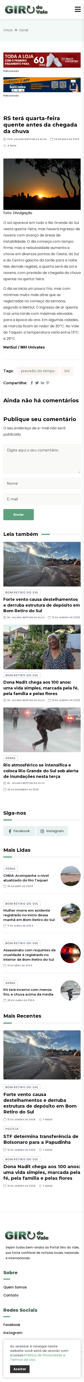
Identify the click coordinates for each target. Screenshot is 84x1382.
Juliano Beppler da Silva (30, 139)
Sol (66, 371)
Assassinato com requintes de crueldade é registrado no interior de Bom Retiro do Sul (29, 955)
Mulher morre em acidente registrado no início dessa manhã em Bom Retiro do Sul (29, 915)
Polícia (11, 1129)
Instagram (12, 1332)
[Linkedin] (42, 383)
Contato (10, 1295)
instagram (55, 831)
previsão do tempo (37, 371)
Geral (23, 30)
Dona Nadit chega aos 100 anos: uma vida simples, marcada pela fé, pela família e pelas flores (41, 688)
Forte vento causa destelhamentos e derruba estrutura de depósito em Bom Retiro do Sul (41, 605)
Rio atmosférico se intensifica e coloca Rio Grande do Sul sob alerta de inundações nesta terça (40, 771)
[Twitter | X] (37, 383)
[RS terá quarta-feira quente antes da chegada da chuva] (42, 184)
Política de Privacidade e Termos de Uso (37, 1357)
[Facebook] (32, 383)
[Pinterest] (47, 383)
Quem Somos (15, 1287)
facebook (21, 831)
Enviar (18, 515)
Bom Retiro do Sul (21, 592)
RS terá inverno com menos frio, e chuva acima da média (28, 991)
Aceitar (19, 1369)
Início (8, 30)
